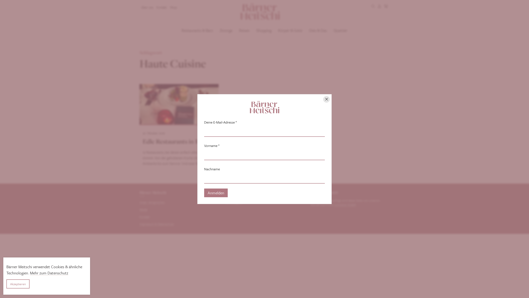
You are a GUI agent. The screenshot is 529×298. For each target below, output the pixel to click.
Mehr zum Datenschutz (49, 273)
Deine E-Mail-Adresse (220, 122)
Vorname (211, 146)
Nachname (212, 169)
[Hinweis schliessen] (326, 99)
